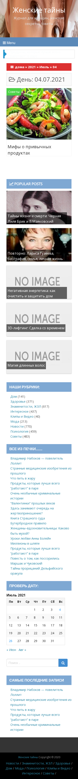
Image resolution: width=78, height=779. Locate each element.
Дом (13, 396)
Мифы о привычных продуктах (29, 150)
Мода (14, 421)
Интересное (19, 411)
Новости (17, 426)
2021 (32, 67)
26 (10, 641)
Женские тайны (39, 10)
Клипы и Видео (22, 416)
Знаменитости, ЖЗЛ (25, 406)
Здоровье (18, 401)
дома (19, 67)
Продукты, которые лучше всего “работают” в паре (34, 54)
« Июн (11, 649)
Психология (19, 431)
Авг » (22, 649)
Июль (44, 67)
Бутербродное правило (28, 523)
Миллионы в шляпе (25, 543)
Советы (14, 92)
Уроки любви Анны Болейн (30, 538)
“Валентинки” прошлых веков (32, 503)
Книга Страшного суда (27, 518)
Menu (10, 42)
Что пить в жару (22, 478)
